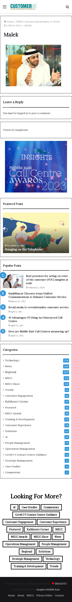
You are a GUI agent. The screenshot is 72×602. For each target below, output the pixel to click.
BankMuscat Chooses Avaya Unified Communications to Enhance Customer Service (37, 295)
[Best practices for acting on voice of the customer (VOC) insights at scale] (13, 281)
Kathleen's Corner (16, 401)
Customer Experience (18, 425)
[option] (36, 233)
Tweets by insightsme (15, 129)
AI (6, 436)
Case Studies (12, 466)
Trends (9, 389)
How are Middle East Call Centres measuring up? (38, 331)
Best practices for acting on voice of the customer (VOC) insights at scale (47, 279)
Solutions (11, 431)
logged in (22, 113)
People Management (17, 442)
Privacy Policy (44, 595)
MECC (8, 378)
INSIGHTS (60, 583)
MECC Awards (13, 413)
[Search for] (67, 8)
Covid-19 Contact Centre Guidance (26, 454)
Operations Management (20, 448)
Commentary (12, 472)
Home (10, 21)
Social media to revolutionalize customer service (38, 307)
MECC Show (12, 383)
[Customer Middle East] (24, 6)
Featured (10, 407)
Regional (10, 372)
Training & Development (20, 419)
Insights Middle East (48, 589)
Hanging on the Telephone (23, 249)
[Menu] (4, 8)
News (8, 366)
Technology (12, 360)
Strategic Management (19, 460)
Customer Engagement (19, 395)
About (20, 595)
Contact (59, 595)
